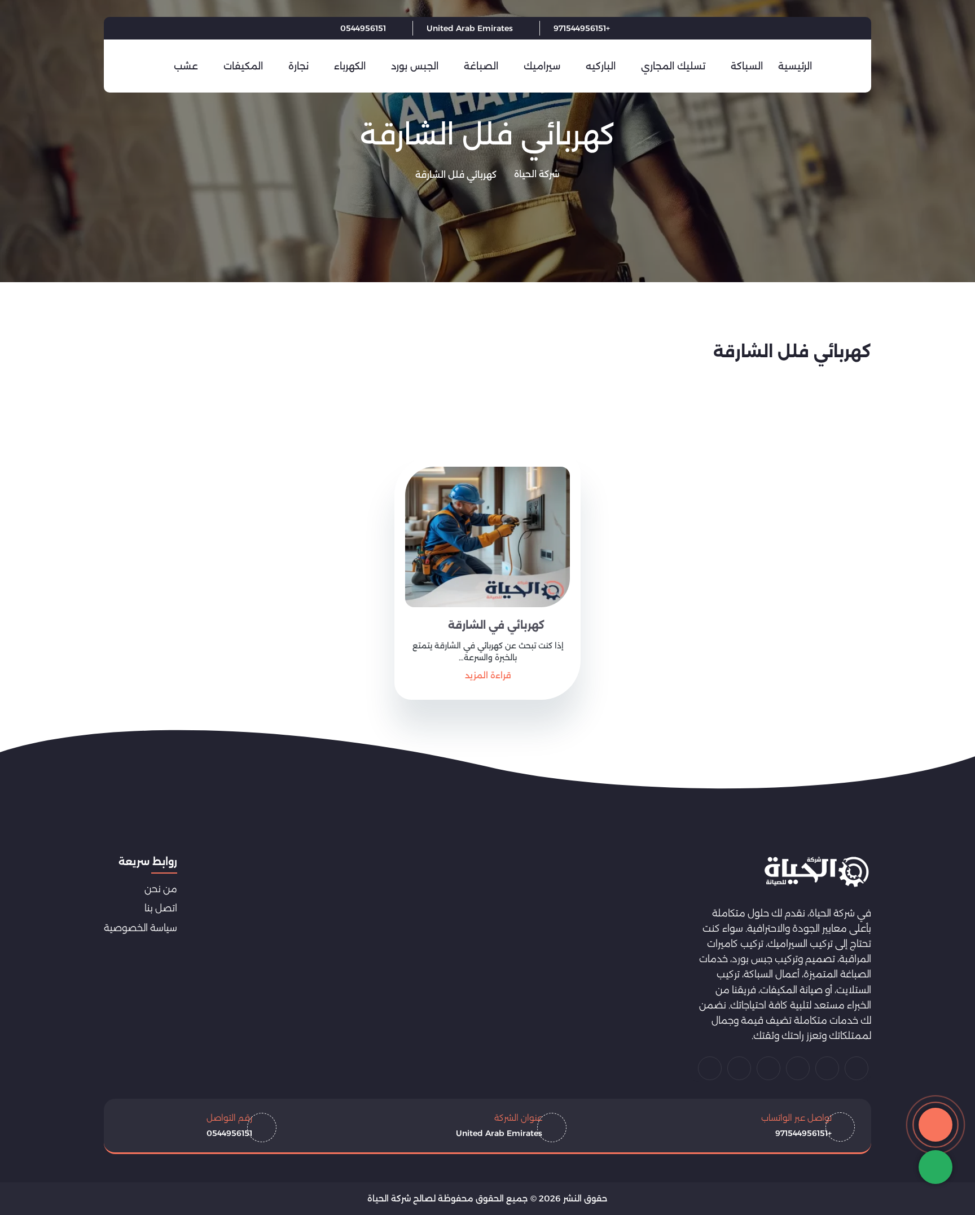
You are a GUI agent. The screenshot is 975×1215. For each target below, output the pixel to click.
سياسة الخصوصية (140, 927)
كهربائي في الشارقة (496, 625)
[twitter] (181, 28)
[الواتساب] (935, 1167)
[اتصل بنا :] (935, 1125)
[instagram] (739, 1068)
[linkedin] (125, 28)
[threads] (710, 1068)
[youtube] (153, 28)
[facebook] (210, 28)
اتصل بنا (160, 908)
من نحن (160, 888)
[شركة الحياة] (816, 872)
